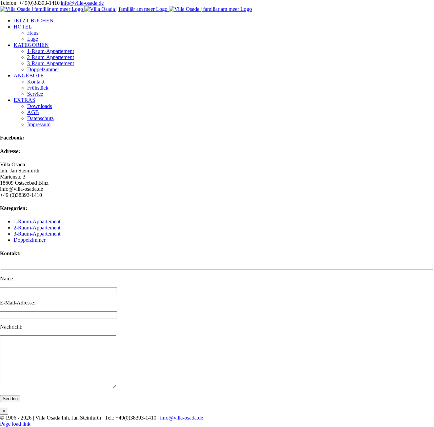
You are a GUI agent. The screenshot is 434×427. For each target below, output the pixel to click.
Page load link (15, 424)
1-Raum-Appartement (37, 221)
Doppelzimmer (29, 240)
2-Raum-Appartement (37, 227)
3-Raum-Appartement (37, 234)
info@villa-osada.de (82, 3)
